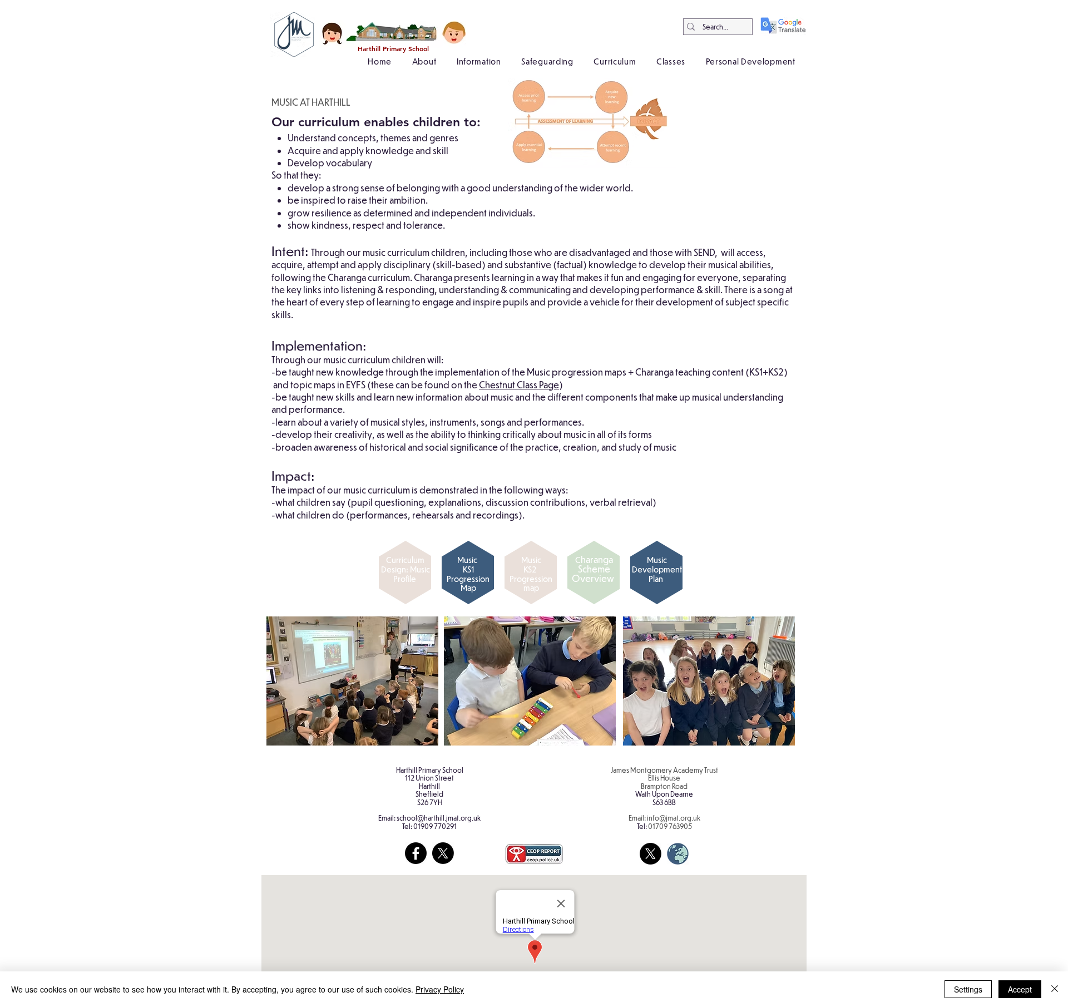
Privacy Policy (440, 989)
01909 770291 (435, 826)
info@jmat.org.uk (673, 817)
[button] (424, 61)
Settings (968, 989)
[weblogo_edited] (678, 854)
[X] (443, 853)
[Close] (1054, 989)
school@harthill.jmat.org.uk (439, 817)
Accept (1020, 989)
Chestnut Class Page (519, 385)
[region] (402, 582)
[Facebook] (416, 853)
